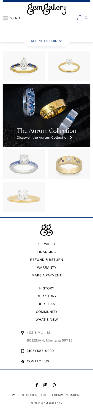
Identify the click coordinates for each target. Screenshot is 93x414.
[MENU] (5, 20)
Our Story (46, 296)
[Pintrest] (55, 385)
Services (46, 244)
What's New (46, 319)
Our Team (46, 304)
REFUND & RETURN (46, 260)
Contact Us (38, 361)
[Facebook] (38, 385)
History (46, 288)
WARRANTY (46, 267)
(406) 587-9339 (40, 351)
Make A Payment (47, 275)
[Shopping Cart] (80, 18)
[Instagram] (46, 385)
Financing (46, 252)
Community (46, 312)
